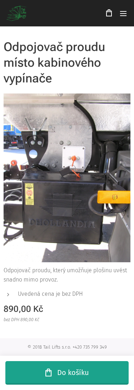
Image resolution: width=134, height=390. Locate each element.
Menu (123, 13)
